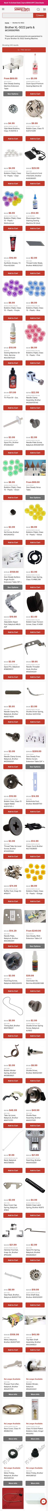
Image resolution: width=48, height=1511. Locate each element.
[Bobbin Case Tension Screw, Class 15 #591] (35, 614)
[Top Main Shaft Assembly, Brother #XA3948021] (35, 1331)
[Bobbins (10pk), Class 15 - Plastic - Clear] (13, 165)
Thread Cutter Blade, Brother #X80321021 (34, 264)
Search (41, 15)
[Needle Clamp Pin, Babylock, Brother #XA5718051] (13, 703)
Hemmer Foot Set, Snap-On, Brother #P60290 (11, 1252)
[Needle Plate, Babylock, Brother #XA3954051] (13, 928)
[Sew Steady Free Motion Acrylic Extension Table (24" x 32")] (35, 748)
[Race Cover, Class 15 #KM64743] (13, 1420)
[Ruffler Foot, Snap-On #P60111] (13, 883)
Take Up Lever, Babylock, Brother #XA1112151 (11, 1117)
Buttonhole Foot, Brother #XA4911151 (34, 802)
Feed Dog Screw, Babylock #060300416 (13, 982)
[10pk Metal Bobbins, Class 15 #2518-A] (13, 120)
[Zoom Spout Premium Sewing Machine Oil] (35, 75)
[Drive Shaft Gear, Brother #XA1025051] (35, 1287)
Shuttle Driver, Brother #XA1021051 (34, 1071)
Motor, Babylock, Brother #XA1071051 (12, 1341)
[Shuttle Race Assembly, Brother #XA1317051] (35, 1107)
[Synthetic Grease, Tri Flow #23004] (13, 255)
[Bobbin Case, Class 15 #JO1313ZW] (35, 120)
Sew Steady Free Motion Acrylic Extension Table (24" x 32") (35, 760)
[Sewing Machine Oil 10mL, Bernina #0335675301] (13, 345)
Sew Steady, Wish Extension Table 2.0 (34, 937)
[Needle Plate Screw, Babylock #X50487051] (35, 434)
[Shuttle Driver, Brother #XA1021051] (35, 1062)
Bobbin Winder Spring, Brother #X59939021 (10, 1073)
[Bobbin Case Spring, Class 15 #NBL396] (35, 569)
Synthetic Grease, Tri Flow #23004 (12, 264)
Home (7, 23)
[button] (3, 9)
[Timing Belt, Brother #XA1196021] (13, 1017)
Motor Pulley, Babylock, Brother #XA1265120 (11, 1475)
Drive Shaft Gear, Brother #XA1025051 (34, 1296)
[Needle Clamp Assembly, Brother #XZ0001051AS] (35, 389)
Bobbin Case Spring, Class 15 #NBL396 (34, 578)
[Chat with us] (38, 9)
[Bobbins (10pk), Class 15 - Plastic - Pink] (35, 345)
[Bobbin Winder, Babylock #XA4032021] (35, 1376)
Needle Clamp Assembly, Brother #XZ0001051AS (33, 400)
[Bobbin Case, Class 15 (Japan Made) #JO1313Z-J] (13, 793)
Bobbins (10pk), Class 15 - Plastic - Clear (12, 174)
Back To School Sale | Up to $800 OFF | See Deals (24, 3)
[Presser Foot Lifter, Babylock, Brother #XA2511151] (13, 1376)
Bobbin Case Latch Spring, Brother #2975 (35, 1206)
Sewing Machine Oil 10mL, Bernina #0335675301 (12, 355)
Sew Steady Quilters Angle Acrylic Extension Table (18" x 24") (12, 581)
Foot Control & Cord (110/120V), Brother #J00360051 (34, 175)
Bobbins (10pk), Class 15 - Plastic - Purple (12, 309)
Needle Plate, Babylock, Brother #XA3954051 (11, 938)
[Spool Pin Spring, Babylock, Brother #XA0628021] (35, 1242)
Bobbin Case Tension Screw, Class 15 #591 (34, 623)
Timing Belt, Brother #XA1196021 (12, 1027)
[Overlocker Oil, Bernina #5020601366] (35, 973)
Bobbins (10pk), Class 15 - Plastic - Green (12, 488)
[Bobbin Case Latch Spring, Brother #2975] (35, 1197)
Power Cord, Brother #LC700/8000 (34, 847)
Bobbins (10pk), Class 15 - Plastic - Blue (34, 309)
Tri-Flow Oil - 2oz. (11, 398)
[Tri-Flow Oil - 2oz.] (13, 389)
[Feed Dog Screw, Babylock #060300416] (13, 973)
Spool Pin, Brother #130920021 (11, 443)
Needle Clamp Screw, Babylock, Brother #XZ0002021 (12, 758)
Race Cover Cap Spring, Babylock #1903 (10, 1207)
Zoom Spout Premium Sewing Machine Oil (34, 85)
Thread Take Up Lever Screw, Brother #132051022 (13, 848)
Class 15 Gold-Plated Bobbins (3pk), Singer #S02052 (34, 1431)
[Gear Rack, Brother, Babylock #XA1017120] (13, 1287)
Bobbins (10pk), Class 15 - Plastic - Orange (34, 892)
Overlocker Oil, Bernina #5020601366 (35, 982)
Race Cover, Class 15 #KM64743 (12, 1429)
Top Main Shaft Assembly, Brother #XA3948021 (33, 1342)
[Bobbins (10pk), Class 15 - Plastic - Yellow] (35, 524)
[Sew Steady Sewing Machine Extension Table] (13, 75)
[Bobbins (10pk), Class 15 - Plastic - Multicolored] (13, 210)
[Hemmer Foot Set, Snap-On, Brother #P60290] (13, 1242)
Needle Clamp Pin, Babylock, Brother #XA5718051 (11, 714)
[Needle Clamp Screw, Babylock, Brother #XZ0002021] (13, 748)
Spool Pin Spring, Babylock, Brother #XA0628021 (33, 1252)
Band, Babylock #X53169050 (10, 1161)
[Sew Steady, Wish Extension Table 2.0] (35, 928)
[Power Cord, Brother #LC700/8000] (35, 838)
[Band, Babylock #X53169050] (13, 1152)
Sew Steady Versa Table (33, 488)
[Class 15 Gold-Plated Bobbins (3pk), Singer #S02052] (35, 1420)
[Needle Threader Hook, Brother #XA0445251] (35, 659)
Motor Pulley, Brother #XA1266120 (34, 1474)
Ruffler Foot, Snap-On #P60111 (12, 892)
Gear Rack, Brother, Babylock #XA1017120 (12, 1296)
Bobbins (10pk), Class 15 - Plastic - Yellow (34, 533)
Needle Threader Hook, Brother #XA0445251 (33, 669)
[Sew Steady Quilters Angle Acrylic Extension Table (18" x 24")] (13, 569)
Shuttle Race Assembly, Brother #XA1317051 (33, 1117)
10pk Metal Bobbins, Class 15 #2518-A (12, 129)
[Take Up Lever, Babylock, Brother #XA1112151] (13, 1107)
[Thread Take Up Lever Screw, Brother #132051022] (13, 838)
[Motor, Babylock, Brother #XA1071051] (13, 1331)
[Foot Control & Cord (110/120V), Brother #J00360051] (35, 165)
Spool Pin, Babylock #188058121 (12, 668)
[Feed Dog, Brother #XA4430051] (35, 1152)
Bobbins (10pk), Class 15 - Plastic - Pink (34, 354)
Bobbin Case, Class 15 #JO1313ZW (35, 129)
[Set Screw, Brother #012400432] (13, 524)
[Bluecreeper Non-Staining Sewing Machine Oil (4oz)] (35, 210)
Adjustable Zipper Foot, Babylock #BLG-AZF (12, 624)
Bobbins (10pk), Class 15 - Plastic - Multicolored (12, 220)
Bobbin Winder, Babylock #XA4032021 (32, 1386)
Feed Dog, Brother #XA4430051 (33, 1161)
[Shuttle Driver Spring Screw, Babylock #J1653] (35, 1017)
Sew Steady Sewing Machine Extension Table (12, 86)
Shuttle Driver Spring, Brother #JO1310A (34, 713)
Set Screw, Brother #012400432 (11, 533)
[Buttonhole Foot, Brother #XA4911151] (35, 793)
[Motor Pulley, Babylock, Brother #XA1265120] (13, 1465)
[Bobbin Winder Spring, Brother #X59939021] (13, 1062)
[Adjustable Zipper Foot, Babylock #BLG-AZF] (13, 614)
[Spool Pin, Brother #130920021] (13, 434)
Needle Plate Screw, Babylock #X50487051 (35, 443)
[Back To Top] (44, 1507)
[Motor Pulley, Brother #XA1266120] (35, 1465)
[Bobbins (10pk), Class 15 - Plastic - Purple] (13, 300)
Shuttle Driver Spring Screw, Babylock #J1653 (34, 1028)
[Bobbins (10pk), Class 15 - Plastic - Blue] (35, 300)
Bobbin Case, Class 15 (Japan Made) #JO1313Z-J (13, 803)
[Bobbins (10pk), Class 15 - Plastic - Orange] (35, 883)
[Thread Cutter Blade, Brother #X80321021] (35, 255)
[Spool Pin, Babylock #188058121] (13, 659)
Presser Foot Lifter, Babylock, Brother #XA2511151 (11, 1386)
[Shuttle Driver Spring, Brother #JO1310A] (35, 703)
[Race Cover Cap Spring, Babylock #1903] (13, 1197)
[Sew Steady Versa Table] (35, 479)
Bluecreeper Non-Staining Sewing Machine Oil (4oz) (33, 220)
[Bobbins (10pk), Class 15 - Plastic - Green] (13, 479)
